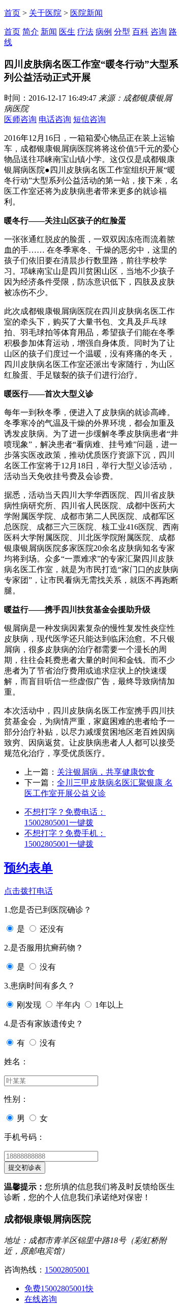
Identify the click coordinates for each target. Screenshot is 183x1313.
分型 (122, 31)
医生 (67, 31)
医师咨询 (20, 119)
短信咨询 (89, 119)
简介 (30, 31)
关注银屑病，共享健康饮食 (106, 772)
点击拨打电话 (28, 891)
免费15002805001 (59, 1288)
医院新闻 (86, 13)
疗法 (85, 31)
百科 (140, 31)
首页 (12, 13)
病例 (104, 31)
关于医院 (45, 13)
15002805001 (67, 1269)
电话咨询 (55, 119)
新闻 (49, 31)
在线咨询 (40, 1299)
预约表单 (28, 867)
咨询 (158, 31)
